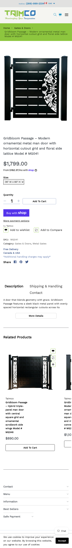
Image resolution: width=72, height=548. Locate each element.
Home (6, 28)
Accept (62, 540)
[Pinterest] (21, 262)
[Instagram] (32, 262)
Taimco (9, 226)
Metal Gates (39, 243)
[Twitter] (26, 262)
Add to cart (39, 201)
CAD (49, 3)
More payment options (16, 220)
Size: (6, 177)
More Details (36, 315)
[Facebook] (15, 262)
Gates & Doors (22, 28)
